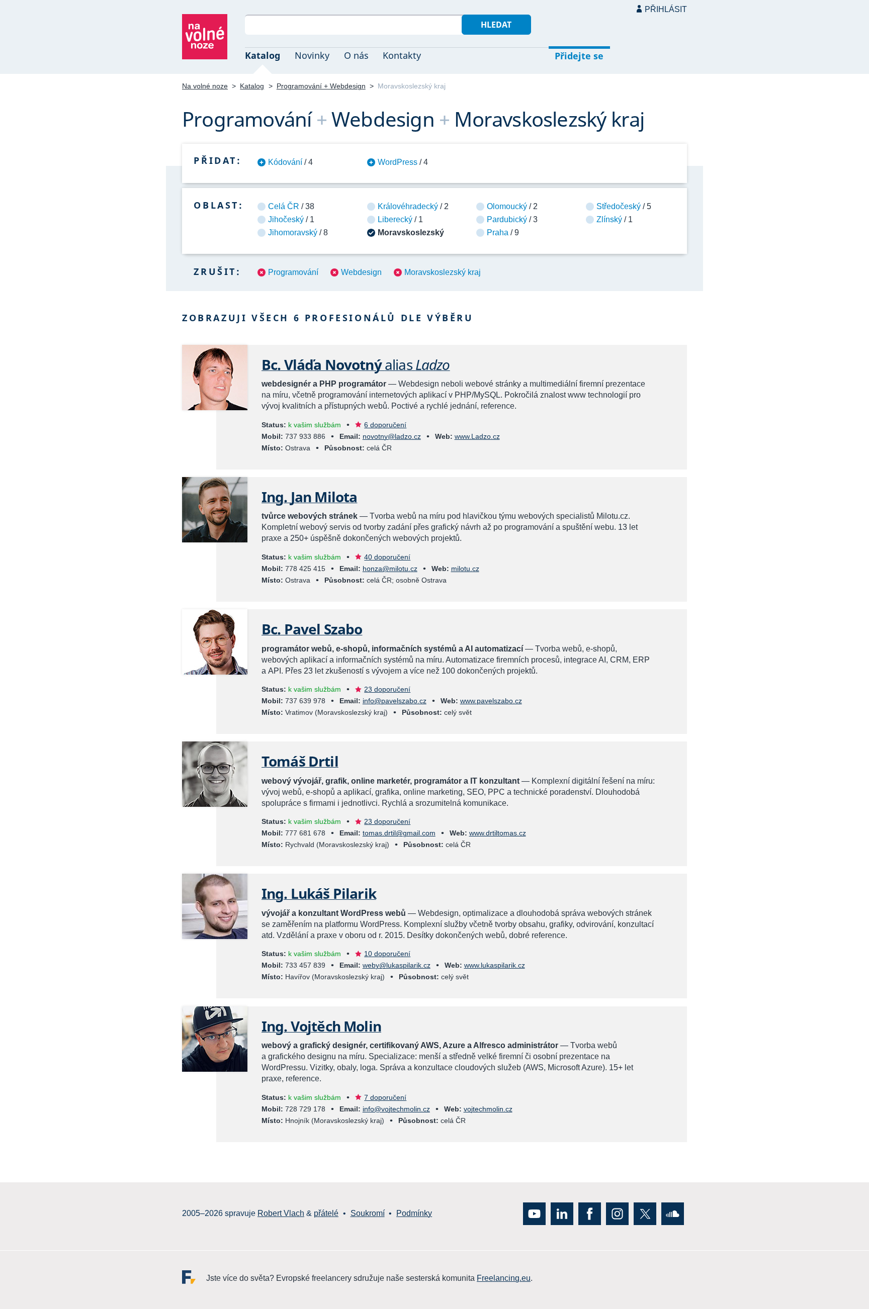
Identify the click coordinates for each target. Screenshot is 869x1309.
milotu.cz (465, 569)
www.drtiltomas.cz (497, 833)
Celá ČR (283, 206)
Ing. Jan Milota (309, 496)
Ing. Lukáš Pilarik (319, 893)
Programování (293, 272)
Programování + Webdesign (321, 86)
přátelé (326, 1213)
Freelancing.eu (194, 1276)
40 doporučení (387, 557)
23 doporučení (387, 689)
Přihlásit (666, 9)
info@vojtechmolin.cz (396, 1109)
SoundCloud (672, 1213)
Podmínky (414, 1213)
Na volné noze (205, 86)
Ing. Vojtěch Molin (321, 1026)
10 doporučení (387, 954)
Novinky (312, 55)
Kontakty (402, 55)
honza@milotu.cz (390, 569)
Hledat (496, 24)
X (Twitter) (645, 1213)
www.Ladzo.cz (477, 436)
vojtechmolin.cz (488, 1109)
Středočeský (618, 206)
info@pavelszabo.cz (394, 701)
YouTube (534, 1213)
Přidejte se (579, 56)
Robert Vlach (280, 1213)
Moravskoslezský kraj (442, 272)
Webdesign (361, 272)
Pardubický (507, 219)
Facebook (589, 1213)
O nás (356, 55)
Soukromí (368, 1213)
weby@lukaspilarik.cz (396, 965)
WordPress (397, 162)
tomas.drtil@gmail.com (399, 833)
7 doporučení (385, 1097)
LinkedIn (562, 1213)
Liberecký (395, 219)
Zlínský (609, 219)
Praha (497, 232)
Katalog (262, 55)
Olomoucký (507, 206)
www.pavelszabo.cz (491, 701)
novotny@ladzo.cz (392, 436)
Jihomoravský (292, 232)
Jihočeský (286, 219)
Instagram (617, 1213)
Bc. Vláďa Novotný (356, 364)
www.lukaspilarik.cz (494, 965)
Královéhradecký (408, 206)
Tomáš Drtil (300, 761)
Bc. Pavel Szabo (312, 628)
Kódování (285, 162)
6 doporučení (385, 425)
